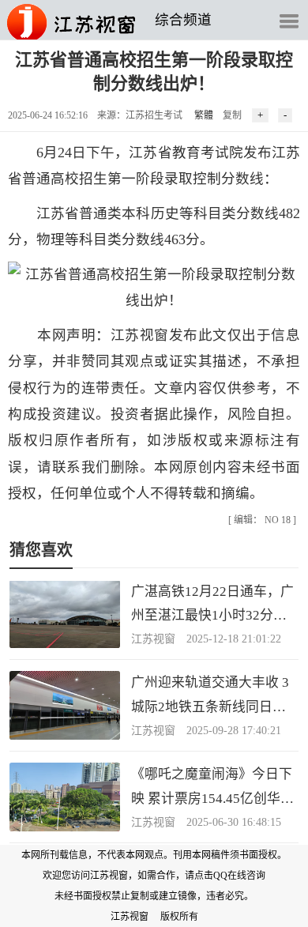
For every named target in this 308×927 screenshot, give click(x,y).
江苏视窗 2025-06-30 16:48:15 (206, 822)
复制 (232, 115)
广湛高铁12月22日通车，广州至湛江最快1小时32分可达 (212, 615)
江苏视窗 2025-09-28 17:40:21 (206, 731)
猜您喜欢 (41, 550)
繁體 (203, 115)
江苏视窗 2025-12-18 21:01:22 (206, 639)
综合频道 (183, 20)
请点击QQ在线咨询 (225, 875)
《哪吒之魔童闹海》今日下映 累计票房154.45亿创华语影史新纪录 (212, 798)
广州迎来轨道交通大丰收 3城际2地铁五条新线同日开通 (210, 706)
